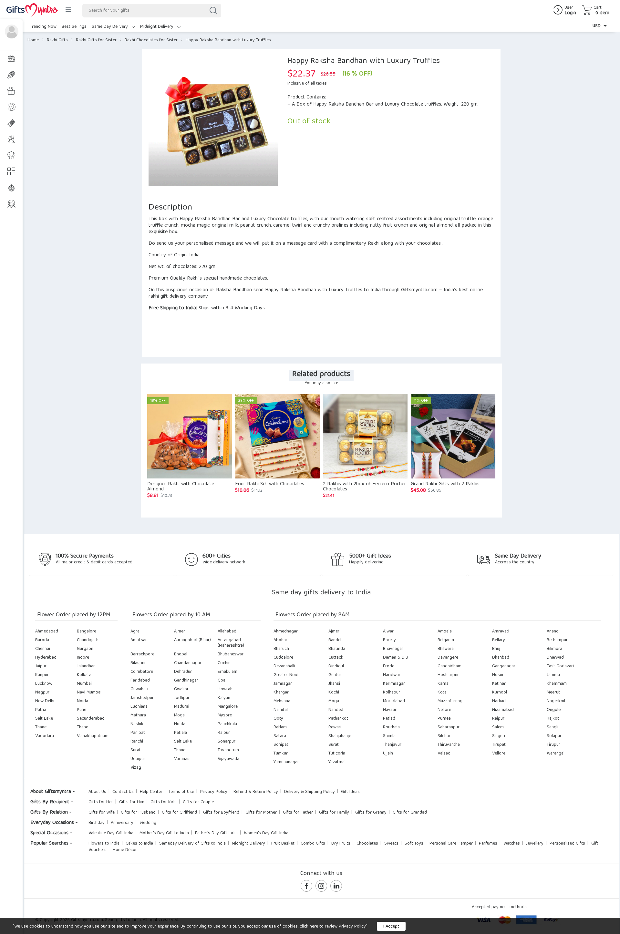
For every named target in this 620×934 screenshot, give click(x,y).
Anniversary (122, 823)
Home (33, 40)
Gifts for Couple (198, 802)
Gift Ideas (350, 792)
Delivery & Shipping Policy (309, 792)
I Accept (391, 926)
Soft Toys (414, 843)
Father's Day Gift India (216, 833)
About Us (97, 792)
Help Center (151, 792)
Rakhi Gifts (57, 40)
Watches (511, 843)
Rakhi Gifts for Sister (96, 40)
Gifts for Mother (261, 812)
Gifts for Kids (163, 802)
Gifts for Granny (371, 812)
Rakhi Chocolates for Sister (151, 40)
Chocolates (367, 843)
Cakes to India (139, 843)
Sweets (391, 843)
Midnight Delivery (157, 27)
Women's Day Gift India (266, 833)
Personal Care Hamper (451, 843)
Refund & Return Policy (255, 792)
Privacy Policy (213, 792)
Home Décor (125, 850)
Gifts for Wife (101, 812)
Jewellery (534, 843)
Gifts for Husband (138, 812)
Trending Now (43, 27)
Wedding (148, 823)
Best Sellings (74, 27)
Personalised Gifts (567, 843)
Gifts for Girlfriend (179, 812)
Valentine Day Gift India (110, 833)
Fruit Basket (282, 843)
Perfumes (488, 843)
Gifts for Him (131, 802)
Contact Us (123, 792)
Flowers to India (103, 843)
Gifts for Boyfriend (221, 812)
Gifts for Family (334, 812)
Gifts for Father (298, 812)
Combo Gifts (313, 843)
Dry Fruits (340, 843)
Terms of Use (181, 792)
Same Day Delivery (110, 27)
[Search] (213, 10)
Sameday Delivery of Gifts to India (192, 843)
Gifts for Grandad (410, 812)
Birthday (96, 823)
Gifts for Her (100, 802)
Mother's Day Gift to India (164, 833)
